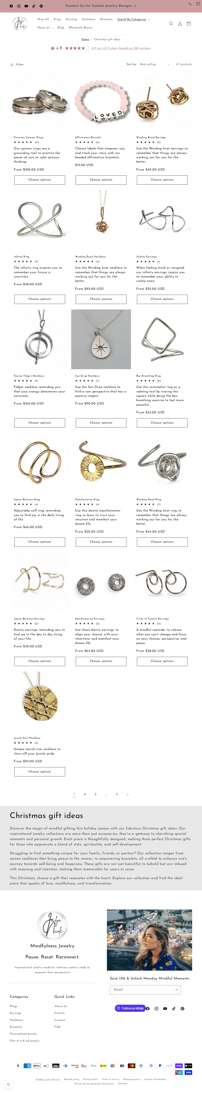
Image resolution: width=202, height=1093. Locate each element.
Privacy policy (90, 1079)
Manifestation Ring (87, 499)
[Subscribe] (176, 989)
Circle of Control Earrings (152, 619)
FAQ (57, 1027)
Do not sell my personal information (94, 1084)
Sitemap (122, 1084)
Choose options (39, 179)
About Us (60, 1006)
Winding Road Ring (148, 499)
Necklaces (16, 1020)
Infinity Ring (21, 256)
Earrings (15, 1013)
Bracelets (16, 1027)
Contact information (155, 1079)
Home (85, 39)
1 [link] (74, 794)
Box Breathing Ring (148, 376)
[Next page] (127, 794)
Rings (13, 1006)
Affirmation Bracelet (88, 137)
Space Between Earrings (29, 619)
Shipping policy (131, 1079)
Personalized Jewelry (23, 1033)
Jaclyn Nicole (52, 1080)
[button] (133, 19)
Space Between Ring (27, 499)
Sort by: (132, 64)
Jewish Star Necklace (27, 738)
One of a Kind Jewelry (25, 1040)
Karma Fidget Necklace (29, 376)
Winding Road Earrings (151, 137)
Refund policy (71, 1079)
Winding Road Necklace (90, 256)
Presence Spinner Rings (28, 137)
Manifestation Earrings (89, 619)
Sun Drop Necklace (87, 376)
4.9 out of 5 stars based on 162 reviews (121, 48)
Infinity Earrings (146, 256)
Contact (59, 1020)
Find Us (59, 1013)
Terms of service (110, 1079)
